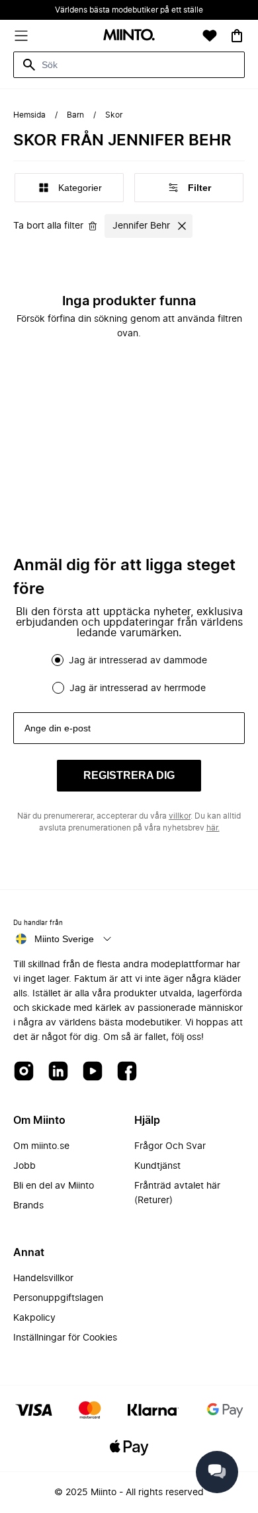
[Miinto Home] (129, 36)
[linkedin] (58, 1072)
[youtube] (92, 1072)
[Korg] (237, 36)
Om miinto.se (41, 1146)
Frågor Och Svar (170, 1146)
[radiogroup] (129, 674)
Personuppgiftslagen (58, 1298)
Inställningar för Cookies (65, 1338)
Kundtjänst (157, 1166)
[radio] (58, 660)
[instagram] (23, 1072)
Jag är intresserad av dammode (138, 660)
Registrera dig (129, 775)
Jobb (24, 1166)
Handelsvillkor (43, 1278)
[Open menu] (21, 36)
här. (213, 828)
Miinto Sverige (64, 939)
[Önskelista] (209, 36)
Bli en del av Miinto (53, 1186)
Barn (75, 115)
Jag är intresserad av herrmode (137, 688)
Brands (28, 1205)
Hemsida (29, 115)
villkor (180, 816)
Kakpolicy (34, 1318)
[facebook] (127, 1072)
